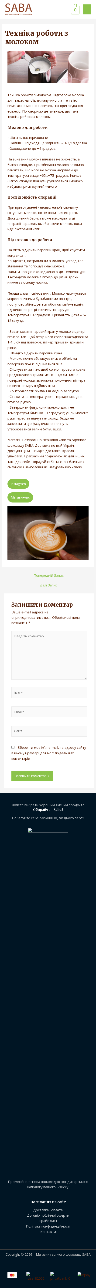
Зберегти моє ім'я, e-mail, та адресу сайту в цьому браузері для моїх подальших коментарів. (48, 753)
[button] (18, 484)
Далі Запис (48, 585)
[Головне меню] (87, 9)
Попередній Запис (49, 575)
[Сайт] (49, 731)
